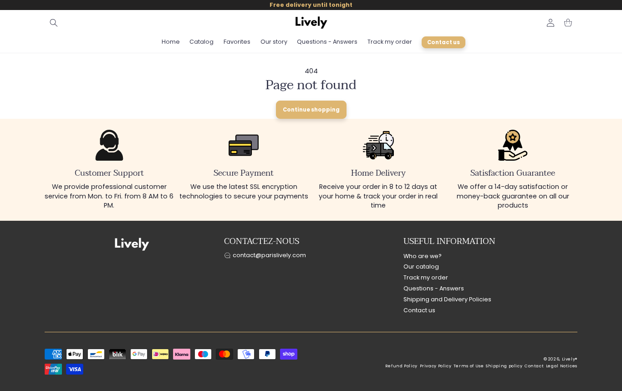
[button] (54, 23)
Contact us (419, 310)
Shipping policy (504, 366)
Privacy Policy (436, 366)
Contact (534, 366)
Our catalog (421, 266)
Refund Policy (401, 366)
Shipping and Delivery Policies (447, 299)
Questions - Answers (433, 288)
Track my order (425, 277)
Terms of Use (469, 366)
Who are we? (422, 256)
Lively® (569, 359)
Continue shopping (311, 109)
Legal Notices (561, 366)
